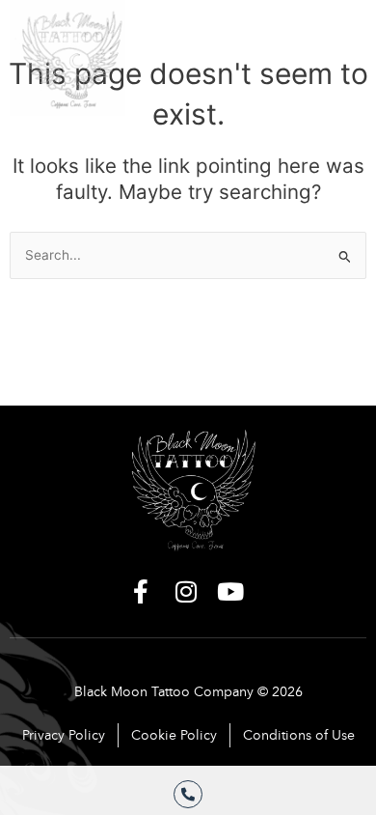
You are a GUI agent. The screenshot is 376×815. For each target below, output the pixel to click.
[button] (335, 48)
